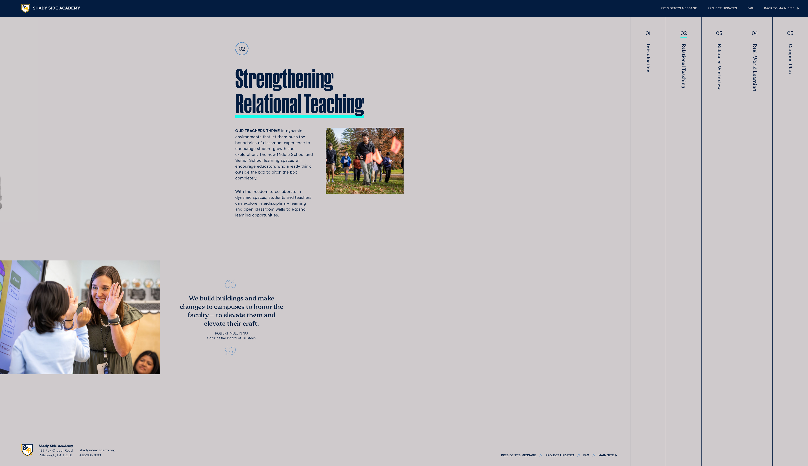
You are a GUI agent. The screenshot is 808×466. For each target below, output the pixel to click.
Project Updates (722, 8)
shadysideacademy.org (97, 450)
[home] (52, 8)
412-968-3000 (90, 455)
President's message (679, 8)
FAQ (750, 8)
